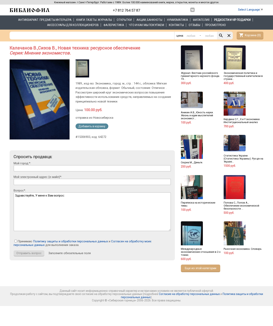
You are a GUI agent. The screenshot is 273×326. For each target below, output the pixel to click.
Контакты (176, 25)
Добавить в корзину (92, 126)
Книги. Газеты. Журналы (94, 19)
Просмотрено (215, 25)
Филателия (201, 19)
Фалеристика (114, 25)
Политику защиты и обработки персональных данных (70, 241)
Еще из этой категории (200, 268)
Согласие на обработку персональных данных (189, 294)
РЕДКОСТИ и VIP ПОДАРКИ (232, 19)
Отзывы (194, 25)
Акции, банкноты (149, 19)
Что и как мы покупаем (146, 25)
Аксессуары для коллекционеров (73, 25)
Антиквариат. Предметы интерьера (45, 19)
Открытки (124, 19)
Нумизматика (177, 19)
